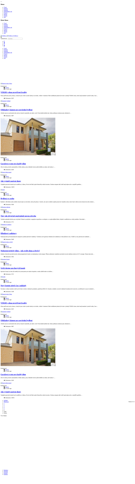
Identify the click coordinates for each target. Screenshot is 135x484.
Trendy (5, 15)
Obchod (6, 471)
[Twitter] (4, 43)
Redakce (6, 470)
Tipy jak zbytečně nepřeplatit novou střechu (18, 216)
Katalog (6, 474)
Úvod (5, 7)
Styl (5, 17)
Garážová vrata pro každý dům (13, 164)
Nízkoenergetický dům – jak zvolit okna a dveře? (20, 251)
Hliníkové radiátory (9, 233)
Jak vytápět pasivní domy (11, 181)
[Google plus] (4, 44)
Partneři (6, 473)
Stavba (5, 14)
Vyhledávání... (4, 38)
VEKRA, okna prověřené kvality (14, 92)
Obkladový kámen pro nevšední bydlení (16, 110)
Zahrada (6, 10)
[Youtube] (4, 45)
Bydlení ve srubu (7, 198)
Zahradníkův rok (8, 11)
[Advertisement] (67, 71)
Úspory (5, 13)
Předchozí (6, 401)
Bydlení (6, 8)
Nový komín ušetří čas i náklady (13, 286)
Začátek (6, 400)
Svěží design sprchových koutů (13, 268)
